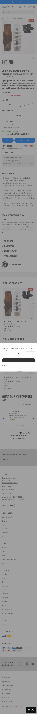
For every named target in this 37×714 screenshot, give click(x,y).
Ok (18, 360)
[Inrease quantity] (11, 140)
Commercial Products (8, 613)
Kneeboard (5, 586)
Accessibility (5, 697)
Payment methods (7, 517)
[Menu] (33, 7)
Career (3, 563)
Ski (2, 582)
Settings (4, 365)
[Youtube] (33, 664)
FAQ (3, 537)
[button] (4, 418)
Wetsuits (4, 602)
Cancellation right (7, 689)
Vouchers (4, 624)
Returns (4, 525)
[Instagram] (20, 664)
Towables (4, 574)
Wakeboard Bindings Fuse (11, 127)
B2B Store (7, 459)
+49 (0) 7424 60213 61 (18, 497)
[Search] (24, 7)
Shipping (4, 521)
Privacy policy (6, 693)
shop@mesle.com (7, 493)
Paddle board (5, 590)
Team (3, 551)
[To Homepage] (8, 7)
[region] (18, 418)
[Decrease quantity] (4, 140)
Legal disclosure (6, 682)
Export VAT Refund (7, 529)
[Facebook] (26, 664)
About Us (4, 547)
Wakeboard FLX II (9, 125)
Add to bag (25, 140)
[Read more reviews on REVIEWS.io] (25, 433)
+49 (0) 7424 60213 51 (20, 499)
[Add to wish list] (33, 58)
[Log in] (19, 7)
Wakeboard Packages (18, 18)
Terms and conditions (8, 686)
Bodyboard (5, 594)
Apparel (4, 605)
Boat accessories (7, 609)
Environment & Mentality (9, 559)
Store (3, 555)
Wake (8, 18)
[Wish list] (24, 7)
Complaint (4, 533)
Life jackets (5, 598)
